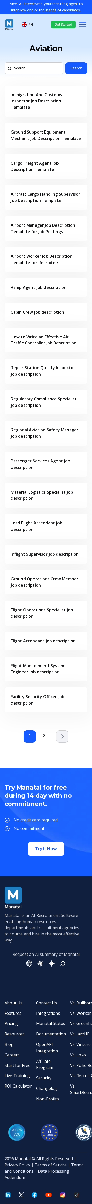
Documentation (51, 1034)
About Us (13, 1003)
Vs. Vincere (80, 1044)
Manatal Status (50, 1023)
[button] (28, 25)
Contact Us (46, 1003)
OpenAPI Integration (47, 1048)
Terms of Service (50, 1165)
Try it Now (46, 848)
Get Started (63, 24)
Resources (15, 1034)
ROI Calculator (18, 1086)
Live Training (17, 1075)
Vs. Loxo (78, 1055)
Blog (9, 1044)
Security (43, 1078)
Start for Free (17, 1065)
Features (13, 1013)
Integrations (48, 1013)
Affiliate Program (44, 1064)
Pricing (11, 1023)
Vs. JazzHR (80, 1034)
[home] (9, 24)
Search (76, 68)
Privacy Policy (17, 1165)
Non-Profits (47, 1099)
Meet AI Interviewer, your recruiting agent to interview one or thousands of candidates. (46, 7)
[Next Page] (62, 736)
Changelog (46, 1088)
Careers (12, 1055)
